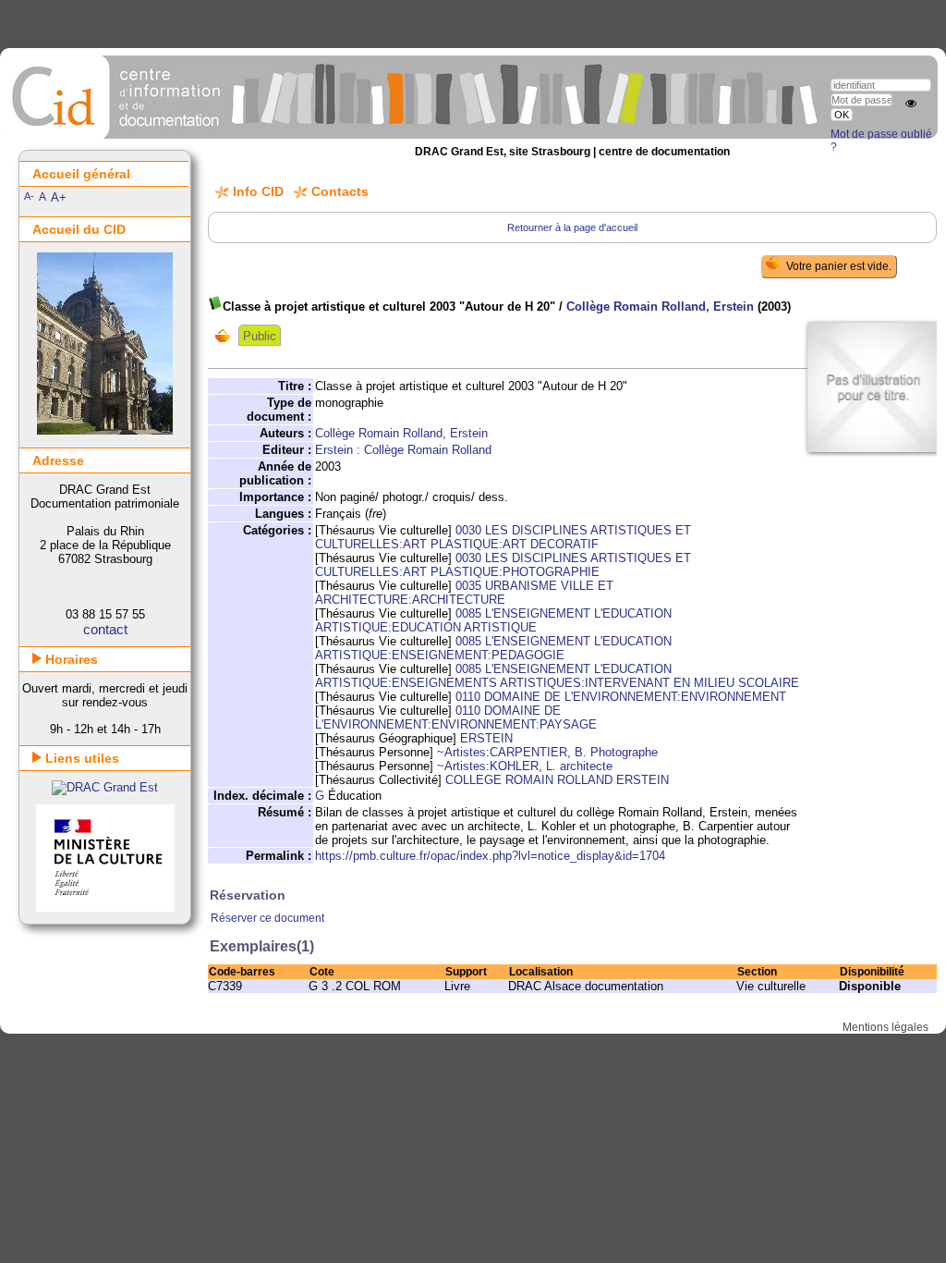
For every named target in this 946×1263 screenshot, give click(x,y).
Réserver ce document (267, 918)
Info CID (258, 191)
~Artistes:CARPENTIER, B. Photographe (547, 752)
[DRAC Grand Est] (105, 787)
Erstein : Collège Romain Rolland (403, 450)
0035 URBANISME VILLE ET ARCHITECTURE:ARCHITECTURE (464, 593)
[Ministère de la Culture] (105, 907)
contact (105, 629)
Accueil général (81, 173)
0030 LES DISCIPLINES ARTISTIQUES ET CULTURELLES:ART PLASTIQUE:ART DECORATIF (503, 537)
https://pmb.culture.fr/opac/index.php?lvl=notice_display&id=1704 (490, 856)
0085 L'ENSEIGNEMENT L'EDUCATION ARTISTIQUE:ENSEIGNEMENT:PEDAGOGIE (493, 648)
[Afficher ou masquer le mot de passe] (910, 103)
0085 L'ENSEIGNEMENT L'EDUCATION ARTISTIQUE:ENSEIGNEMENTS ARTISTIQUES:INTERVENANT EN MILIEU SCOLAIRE (557, 676)
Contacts (340, 191)
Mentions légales (885, 1027)
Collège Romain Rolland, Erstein (660, 306)
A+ (59, 197)
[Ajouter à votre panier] (227, 336)
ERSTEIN (486, 738)
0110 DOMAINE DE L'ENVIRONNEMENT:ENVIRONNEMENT (620, 697)
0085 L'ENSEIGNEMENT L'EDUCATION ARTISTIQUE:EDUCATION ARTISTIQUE (493, 620)
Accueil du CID (79, 229)
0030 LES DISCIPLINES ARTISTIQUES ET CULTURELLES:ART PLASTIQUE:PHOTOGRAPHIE (503, 565)
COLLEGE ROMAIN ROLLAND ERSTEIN (557, 780)
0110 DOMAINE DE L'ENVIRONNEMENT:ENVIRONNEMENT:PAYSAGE (456, 717)
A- (29, 196)
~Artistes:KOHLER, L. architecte (524, 766)
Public (259, 336)
